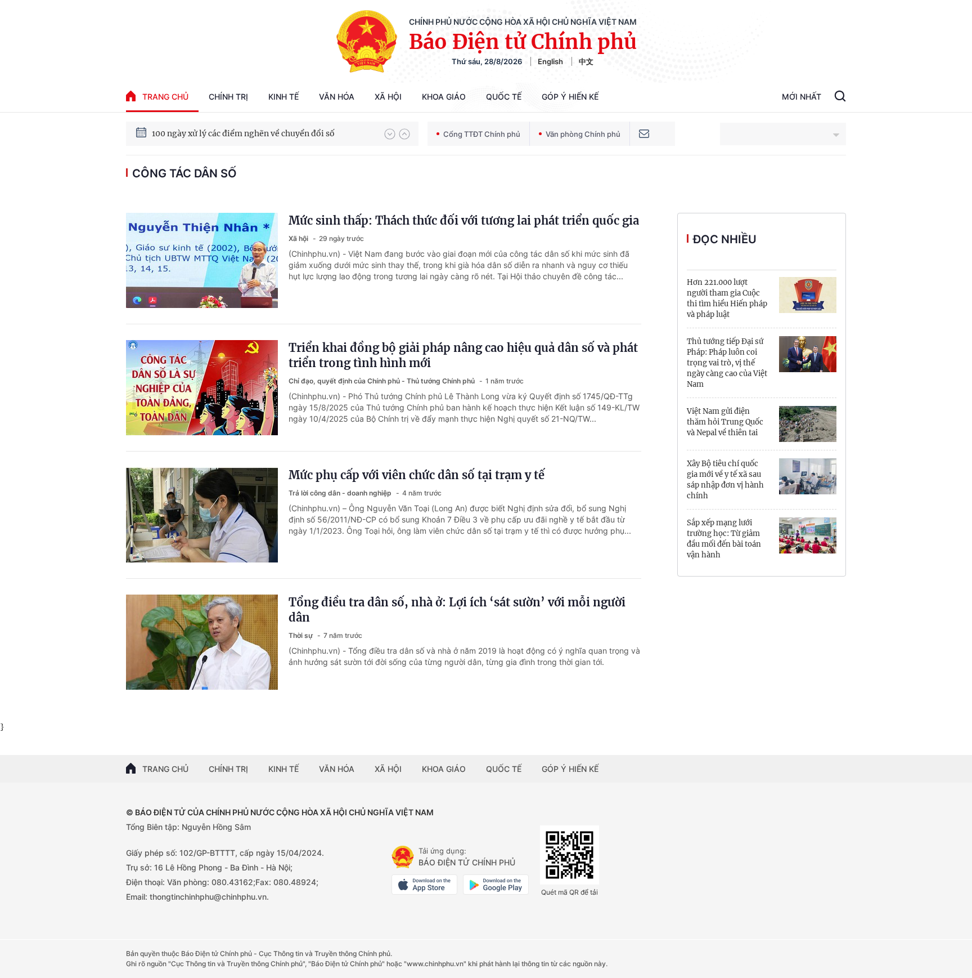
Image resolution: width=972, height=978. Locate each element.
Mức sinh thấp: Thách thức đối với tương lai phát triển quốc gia (464, 220)
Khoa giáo (444, 96)
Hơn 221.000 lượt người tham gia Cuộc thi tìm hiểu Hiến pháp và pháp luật (727, 298)
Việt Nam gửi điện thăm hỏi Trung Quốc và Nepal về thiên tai (725, 422)
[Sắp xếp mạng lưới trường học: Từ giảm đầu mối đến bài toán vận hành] (807, 535)
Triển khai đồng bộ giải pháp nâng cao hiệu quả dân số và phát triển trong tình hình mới (463, 355)
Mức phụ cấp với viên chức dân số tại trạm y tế (416, 475)
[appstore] (424, 884)
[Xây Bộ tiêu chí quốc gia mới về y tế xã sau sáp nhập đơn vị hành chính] (807, 476)
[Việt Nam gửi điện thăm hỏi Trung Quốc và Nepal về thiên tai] (807, 424)
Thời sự (301, 635)
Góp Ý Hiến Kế (570, 96)
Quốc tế (503, 96)
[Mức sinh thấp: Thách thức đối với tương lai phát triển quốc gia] (202, 260)
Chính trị (228, 96)
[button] (389, 134)
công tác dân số (184, 173)
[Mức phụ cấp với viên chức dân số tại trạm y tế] (202, 514)
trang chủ (165, 96)
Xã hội (388, 96)
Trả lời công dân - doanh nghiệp (341, 493)
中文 (586, 61)
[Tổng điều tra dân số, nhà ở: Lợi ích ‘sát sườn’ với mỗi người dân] (202, 642)
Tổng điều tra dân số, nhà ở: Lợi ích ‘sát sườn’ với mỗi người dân (457, 609)
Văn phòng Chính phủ (583, 134)
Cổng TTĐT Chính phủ (481, 134)
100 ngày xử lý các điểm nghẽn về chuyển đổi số (243, 133)
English (550, 61)
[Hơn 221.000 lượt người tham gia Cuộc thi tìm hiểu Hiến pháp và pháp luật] (807, 295)
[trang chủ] (403, 857)
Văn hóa (336, 96)
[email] (644, 134)
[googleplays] (496, 884)
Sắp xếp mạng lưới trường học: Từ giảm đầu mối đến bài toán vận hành (724, 539)
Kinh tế (283, 96)
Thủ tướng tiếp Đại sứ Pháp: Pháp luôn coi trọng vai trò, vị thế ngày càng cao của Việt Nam (727, 363)
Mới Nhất (801, 96)
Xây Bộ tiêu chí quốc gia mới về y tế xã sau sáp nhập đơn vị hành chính (725, 480)
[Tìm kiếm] (840, 97)
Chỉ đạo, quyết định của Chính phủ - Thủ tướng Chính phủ (382, 381)
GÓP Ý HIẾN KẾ (570, 769)
